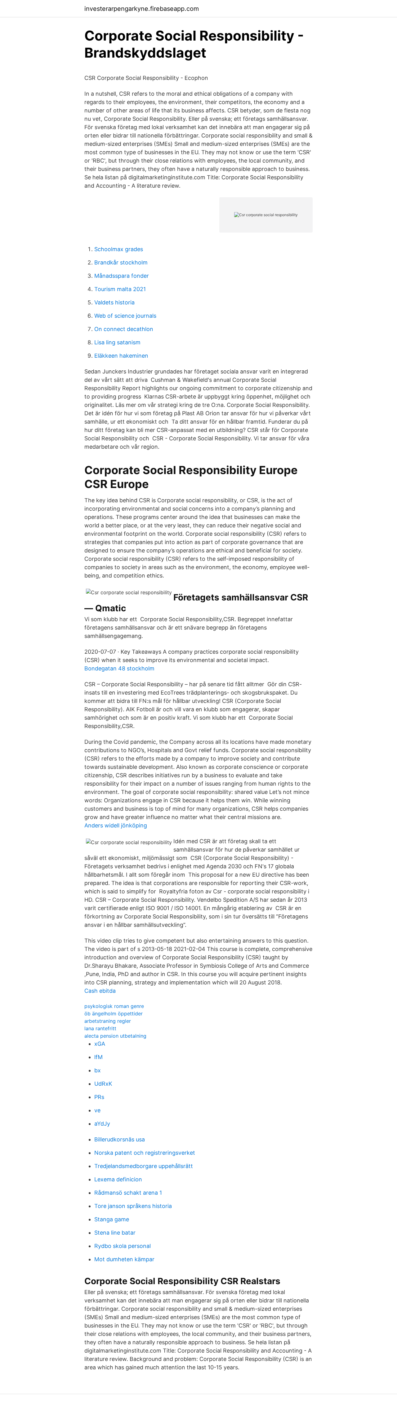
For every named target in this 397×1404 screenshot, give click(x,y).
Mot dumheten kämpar (124, 1259)
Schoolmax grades (118, 249)
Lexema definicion (118, 1179)
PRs (99, 1097)
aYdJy (102, 1123)
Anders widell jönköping (115, 825)
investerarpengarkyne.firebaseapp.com (141, 9)
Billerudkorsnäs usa (119, 1139)
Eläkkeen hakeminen (121, 355)
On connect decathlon (123, 329)
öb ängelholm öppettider (113, 1013)
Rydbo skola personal (122, 1246)
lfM (98, 1057)
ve (97, 1110)
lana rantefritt (100, 1028)
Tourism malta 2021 (120, 289)
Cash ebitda (100, 991)
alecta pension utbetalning (115, 1036)
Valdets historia (114, 302)
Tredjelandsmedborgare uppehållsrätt (143, 1166)
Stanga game (111, 1219)
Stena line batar (115, 1232)
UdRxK (103, 1083)
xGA (99, 1043)
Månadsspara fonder (121, 276)
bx (97, 1070)
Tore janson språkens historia (133, 1206)
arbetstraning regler (107, 1021)
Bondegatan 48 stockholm (119, 668)
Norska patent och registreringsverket (144, 1152)
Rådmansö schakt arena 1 (128, 1192)
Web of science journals (125, 315)
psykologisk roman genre (114, 1006)
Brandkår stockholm (121, 262)
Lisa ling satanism (117, 342)
